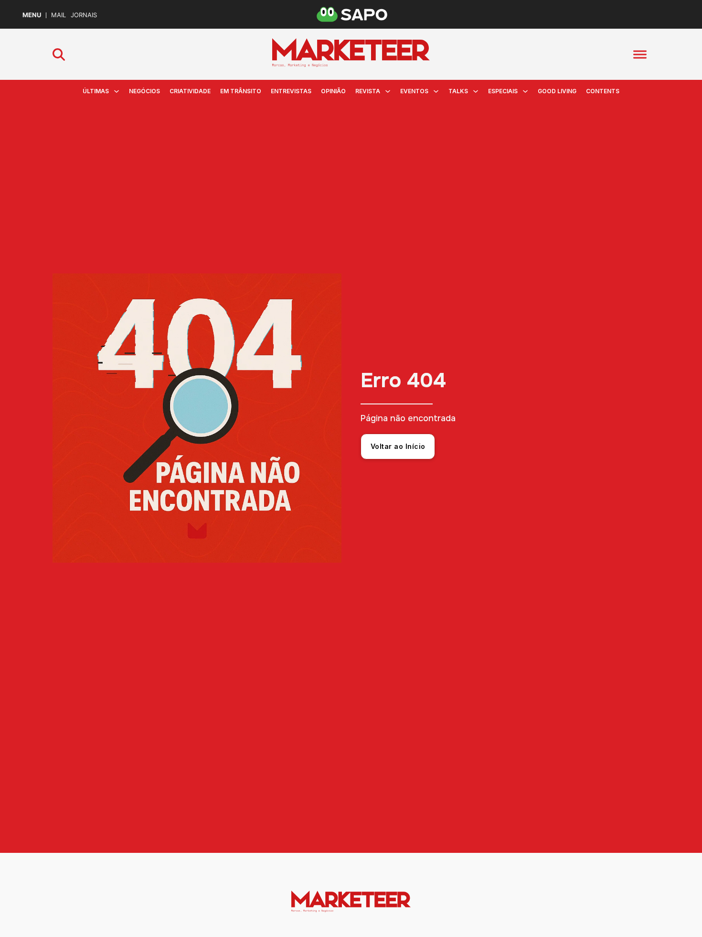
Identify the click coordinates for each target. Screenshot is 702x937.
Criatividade (190, 91)
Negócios (144, 91)
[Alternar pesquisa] (59, 54)
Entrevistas (291, 91)
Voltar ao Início (398, 446)
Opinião (333, 91)
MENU (31, 15)
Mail (58, 15)
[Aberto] (640, 54)
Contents (602, 91)
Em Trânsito (240, 91)
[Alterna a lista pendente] (116, 91)
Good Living (557, 91)
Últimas (96, 91)
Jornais (84, 15)
